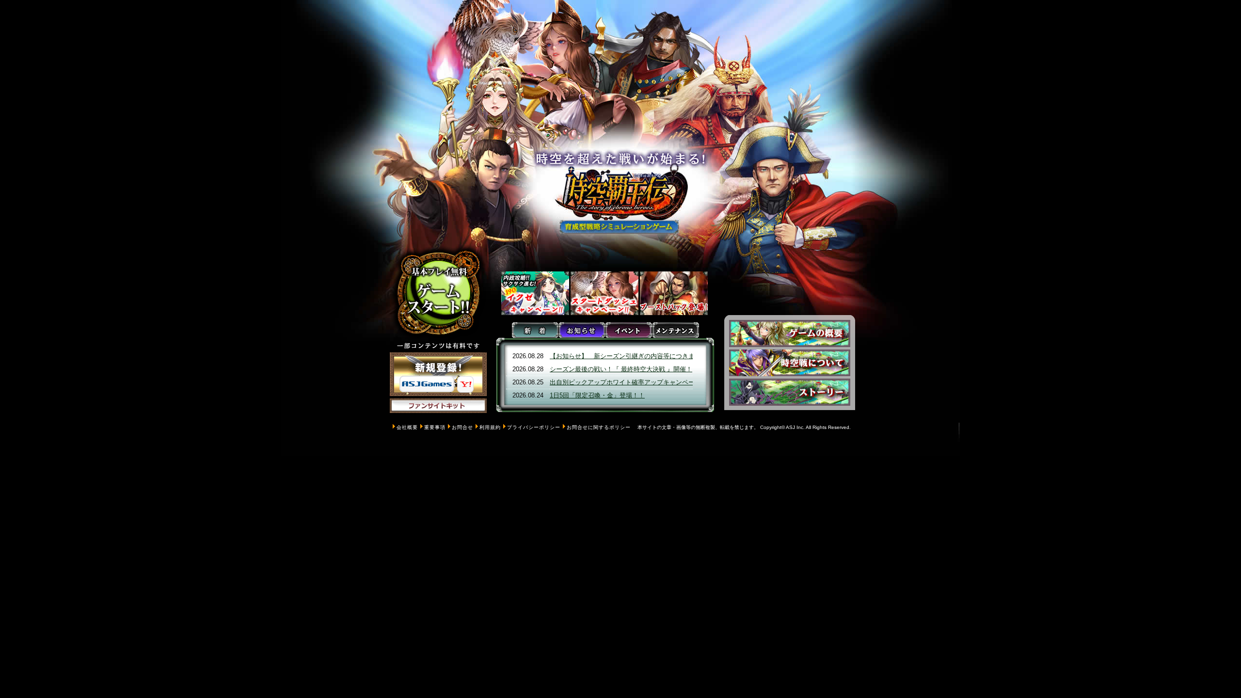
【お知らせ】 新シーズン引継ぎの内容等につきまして (628, 356)
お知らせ (581, 330)
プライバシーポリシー (533, 427)
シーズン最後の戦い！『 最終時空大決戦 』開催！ (621, 369)
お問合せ (462, 427)
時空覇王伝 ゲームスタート (438, 293)
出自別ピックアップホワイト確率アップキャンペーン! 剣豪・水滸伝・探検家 (659, 382)
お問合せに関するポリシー (599, 427)
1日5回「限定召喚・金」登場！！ (597, 395)
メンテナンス (675, 330)
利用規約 (490, 427)
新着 (535, 330)
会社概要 (407, 427)
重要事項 (434, 427)
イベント (628, 330)
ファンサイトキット (438, 420)
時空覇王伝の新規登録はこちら (438, 374)
